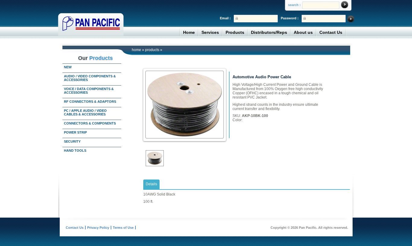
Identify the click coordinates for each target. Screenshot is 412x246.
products (152, 50)
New (67, 67)
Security (72, 141)
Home (189, 32)
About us (303, 32)
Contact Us (330, 32)
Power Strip (75, 132)
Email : (225, 18)
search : (294, 5)
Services (210, 32)
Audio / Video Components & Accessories (90, 78)
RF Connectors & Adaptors (90, 101)
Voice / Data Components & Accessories (89, 90)
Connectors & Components (90, 123)
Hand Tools (75, 150)
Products (235, 32)
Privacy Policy (98, 227)
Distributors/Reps (269, 32)
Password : (290, 18)
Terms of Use (123, 227)
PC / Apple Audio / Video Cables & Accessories (85, 112)
